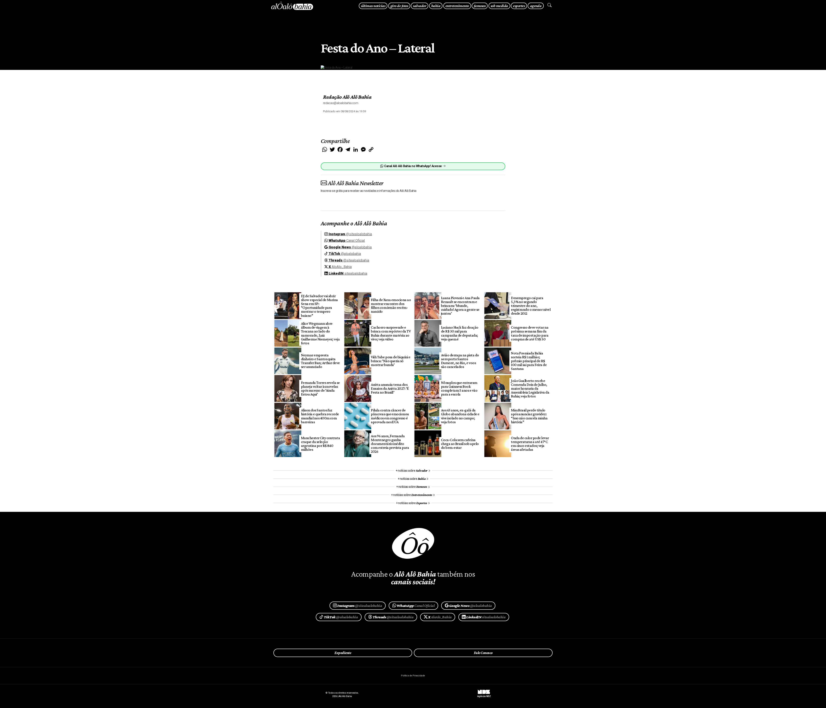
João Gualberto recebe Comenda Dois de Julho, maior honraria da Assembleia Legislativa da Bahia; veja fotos (530, 389)
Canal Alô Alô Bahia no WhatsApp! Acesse (413, 166)
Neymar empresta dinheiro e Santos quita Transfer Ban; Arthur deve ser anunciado (320, 361)
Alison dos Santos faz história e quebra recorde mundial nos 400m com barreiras (320, 416)
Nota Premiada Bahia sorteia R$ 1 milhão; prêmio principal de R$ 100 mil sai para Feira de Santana (529, 361)
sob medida (499, 5)
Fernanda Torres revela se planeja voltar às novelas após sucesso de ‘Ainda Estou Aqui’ (320, 388)
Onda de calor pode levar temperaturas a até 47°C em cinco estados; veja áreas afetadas (530, 444)
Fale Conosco (483, 653)
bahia (435, 5)
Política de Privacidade (413, 675)
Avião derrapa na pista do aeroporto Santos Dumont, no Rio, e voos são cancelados (460, 361)
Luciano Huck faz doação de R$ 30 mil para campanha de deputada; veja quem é (459, 333)
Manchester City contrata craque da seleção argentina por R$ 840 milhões (320, 444)
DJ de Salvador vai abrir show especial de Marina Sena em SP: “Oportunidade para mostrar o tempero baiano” (319, 306)
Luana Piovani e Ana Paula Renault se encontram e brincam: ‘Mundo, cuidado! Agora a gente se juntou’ (460, 306)
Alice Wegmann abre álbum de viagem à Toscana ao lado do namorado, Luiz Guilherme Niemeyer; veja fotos (320, 333)
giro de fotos (399, 5)
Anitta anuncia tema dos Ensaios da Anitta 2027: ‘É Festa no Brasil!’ (390, 388)
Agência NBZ (484, 695)
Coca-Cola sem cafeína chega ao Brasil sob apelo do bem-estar (460, 444)
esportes (519, 5)
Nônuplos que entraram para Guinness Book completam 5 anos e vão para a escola (459, 388)
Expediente (342, 653)
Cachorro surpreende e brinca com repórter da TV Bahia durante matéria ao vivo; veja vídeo (391, 333)
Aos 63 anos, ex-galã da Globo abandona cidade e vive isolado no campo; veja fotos (460, 416)
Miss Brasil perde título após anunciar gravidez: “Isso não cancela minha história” (529, 416)
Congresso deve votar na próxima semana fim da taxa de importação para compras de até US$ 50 (529, 333)
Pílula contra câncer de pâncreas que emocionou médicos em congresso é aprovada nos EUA (390, 416)
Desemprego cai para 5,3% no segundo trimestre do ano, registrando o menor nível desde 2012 (530, 306)
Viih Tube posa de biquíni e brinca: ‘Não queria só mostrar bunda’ (390, 361)
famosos (479, 5)
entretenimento (457, 5)
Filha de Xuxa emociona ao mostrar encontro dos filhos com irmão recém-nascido (391, 306)
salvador (419, 5)
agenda (536, 5)
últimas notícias (373, 5)
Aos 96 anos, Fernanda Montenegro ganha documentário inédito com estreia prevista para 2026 (390, 444)
